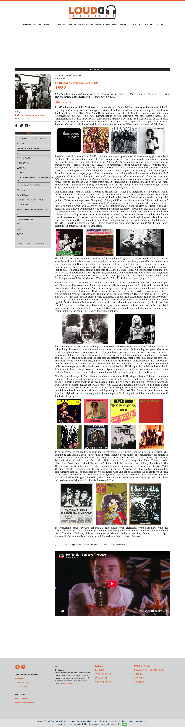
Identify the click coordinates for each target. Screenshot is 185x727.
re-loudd (99, 670)
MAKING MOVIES (102, 24)
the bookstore (103, 682)
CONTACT (143, 24)
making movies (142, 666)
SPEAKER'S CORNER (52, 24)
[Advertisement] (92, 47)
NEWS (114, 24)
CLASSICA (21, 168)
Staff (57, 666)
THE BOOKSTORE (85, 24)
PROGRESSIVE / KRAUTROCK (30, 200)
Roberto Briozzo (22, 682)
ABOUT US (155, 24)
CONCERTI (123, 24)
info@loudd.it (69, 683)
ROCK (19, 239)
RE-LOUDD (37, 24)
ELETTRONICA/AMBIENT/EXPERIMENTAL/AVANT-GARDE (33, 178)
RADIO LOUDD (69, 24)
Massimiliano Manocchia (25, 702)
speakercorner (103, 674)
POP (19, 224)
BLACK (20, 234)
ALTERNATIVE (23, 163)
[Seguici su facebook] (17, 667)
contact (139, 678)
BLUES (19, 153)
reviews (99, 666)
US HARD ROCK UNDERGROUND (31, 138)
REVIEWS (27, 24)
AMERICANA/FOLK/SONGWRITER (32, 209)
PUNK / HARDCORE (25, 219)
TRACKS (133, 24)
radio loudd (101, 678)
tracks (138, 674)
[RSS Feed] (23, 667)
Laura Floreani (21, 678)
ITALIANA (21, 190)
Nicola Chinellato (22, 698)
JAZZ (19, 229)
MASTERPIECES (24, 204)
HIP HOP (21, 173)
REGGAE (20, 143)
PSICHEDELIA (23, 195)
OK (123, 724)
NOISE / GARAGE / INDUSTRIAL (31, 243)
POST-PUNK (22, 214)
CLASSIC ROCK (23, 158)
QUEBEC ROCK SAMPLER (28, 148)
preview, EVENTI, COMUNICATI (149, 670)
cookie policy (115, 724)
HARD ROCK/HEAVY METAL (29, 185)
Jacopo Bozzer (21, 686)
